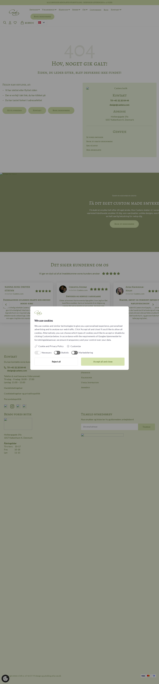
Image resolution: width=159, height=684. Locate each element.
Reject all (56, 361)
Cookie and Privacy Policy (51, 346)
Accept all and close (102, 361)
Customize (75, 346)
